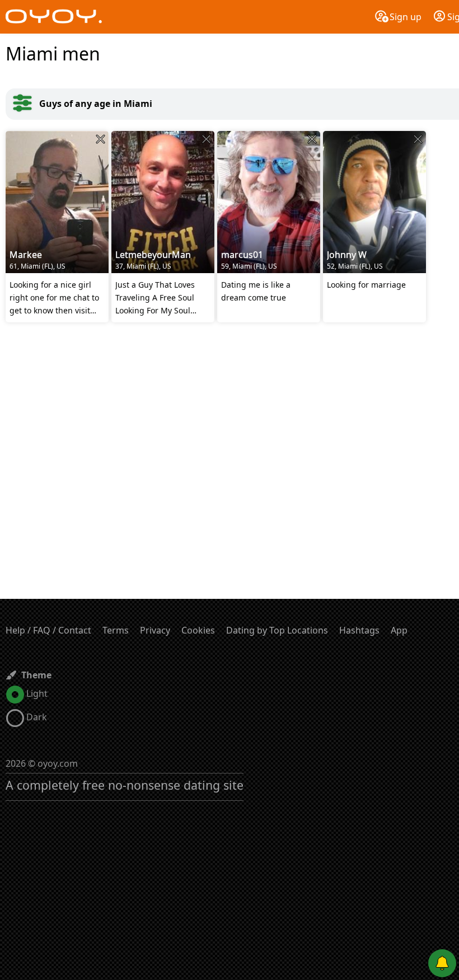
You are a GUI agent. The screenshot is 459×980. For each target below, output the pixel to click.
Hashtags (359, 630)
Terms (115, 630)
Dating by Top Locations (277, 630)
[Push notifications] (442, 963)
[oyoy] (54, 17)
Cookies (198, 630)
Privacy (155, 630)
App (399, 630)
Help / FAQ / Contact (48, 630)
